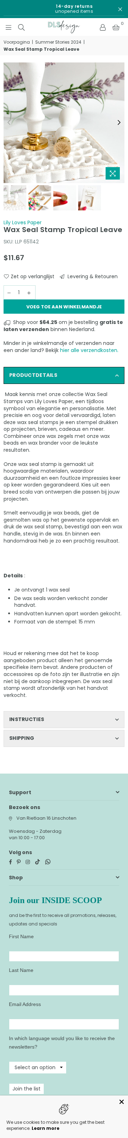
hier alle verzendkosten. (89, 350)
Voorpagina (17, 42)
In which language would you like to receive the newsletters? (62, 1042)
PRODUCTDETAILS (33, 375)
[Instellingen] (102, 27)
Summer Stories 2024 (58, 42)
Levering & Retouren (92, 276)
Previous (9, 122)
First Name (21, 936)
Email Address (25, 1004)
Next (119, 122)
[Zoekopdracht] (21, 27)
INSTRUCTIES (26, 719)
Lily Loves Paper (23, 222)
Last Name (21, 970)
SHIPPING (21, 738)
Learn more (45, 1128)
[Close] (121, 1101)
